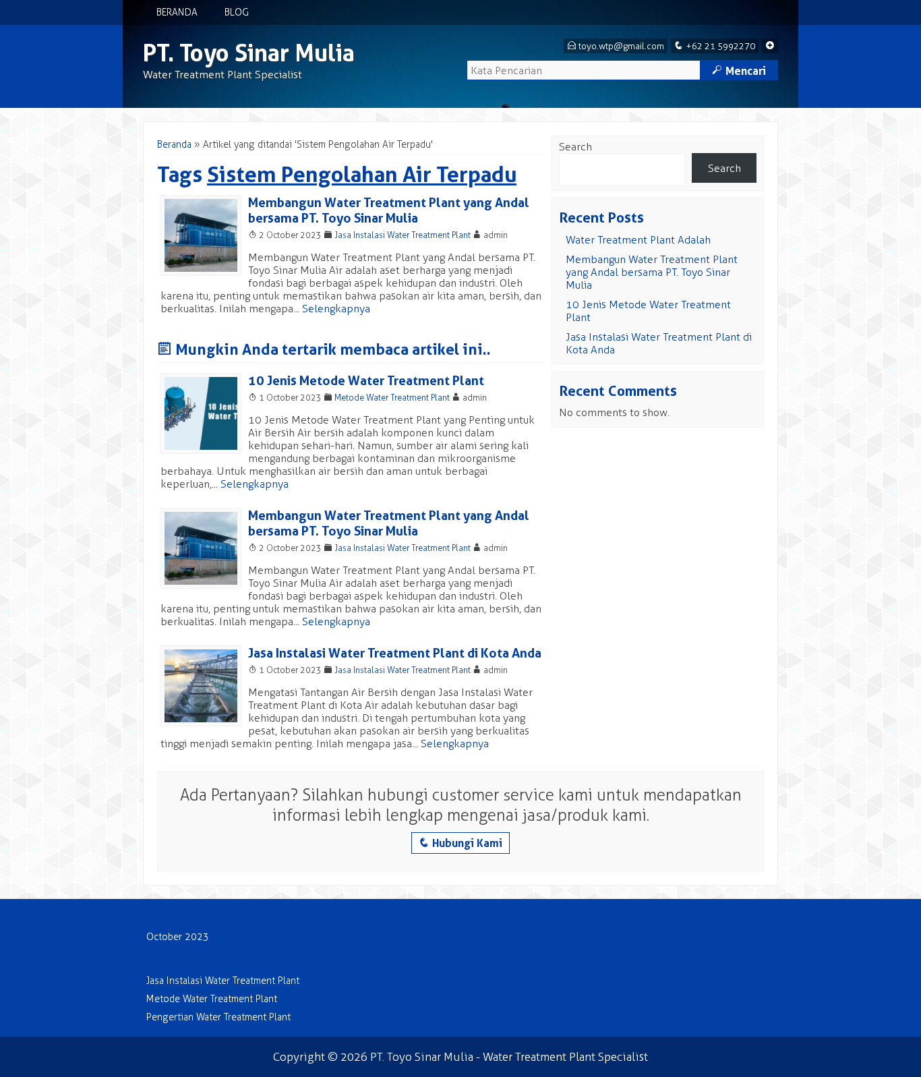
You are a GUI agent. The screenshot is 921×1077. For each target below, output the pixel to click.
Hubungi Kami (460, 843)
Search (575, 146)
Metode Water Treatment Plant (392, 397)
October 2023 (177, 937)
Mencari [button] (739, 71)
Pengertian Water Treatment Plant (218, 1017)
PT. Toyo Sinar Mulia (249, 52)
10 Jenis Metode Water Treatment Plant (366, 380)
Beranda (177, 12)
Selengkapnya (336, 308)
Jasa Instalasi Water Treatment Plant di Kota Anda (394, 653)
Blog (237, 12)
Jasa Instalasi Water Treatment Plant (402, 235)
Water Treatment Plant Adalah (638, 239)
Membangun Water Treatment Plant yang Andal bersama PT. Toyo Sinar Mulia (388, 210)
